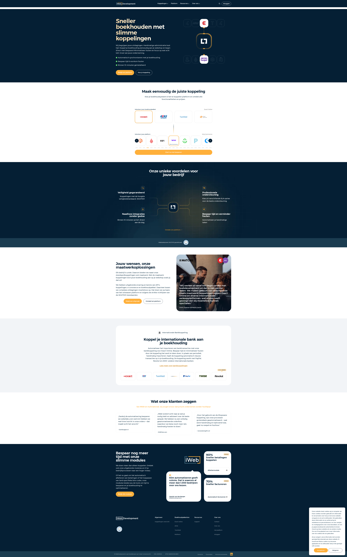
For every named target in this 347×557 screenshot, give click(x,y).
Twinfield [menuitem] (178, 530)
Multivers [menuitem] (177, 534)
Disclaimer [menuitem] (200, 554)
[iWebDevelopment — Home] (126, 3)
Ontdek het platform (153, 301)
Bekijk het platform (125, 72)
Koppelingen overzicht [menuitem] (162, 521)
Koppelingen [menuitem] (162, 3)
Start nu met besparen (173, 152)
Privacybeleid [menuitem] (209, 554)
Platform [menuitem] (174, 3)
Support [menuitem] (197, 521)
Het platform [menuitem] (218, 530)
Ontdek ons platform (172, 230)
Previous (137, 140)
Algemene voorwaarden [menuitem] (221, 554)
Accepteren (321, 550)
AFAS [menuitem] (176, 526)
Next (210, 140)
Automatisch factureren (217, 497)
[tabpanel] (174, 141)
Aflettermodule (213, 470)
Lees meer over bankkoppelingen (174, 366)
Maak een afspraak (133, 301)
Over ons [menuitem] (195, 3)
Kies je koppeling (144, 72)
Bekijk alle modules (125, 494)
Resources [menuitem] (184, 3)
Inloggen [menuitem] (226, 4)
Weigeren (335, 550)
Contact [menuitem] (216, 521)
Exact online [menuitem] (179, 521)
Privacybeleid (321, 531)
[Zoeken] (219, 3)
